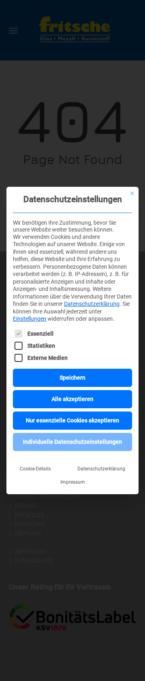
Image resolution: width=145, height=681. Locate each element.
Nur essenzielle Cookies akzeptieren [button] (72, 420)
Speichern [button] (72, 377)
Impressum (72, 482)
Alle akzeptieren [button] (72, 399)
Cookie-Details (35, 469)
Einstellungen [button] (29, 318)
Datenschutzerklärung (92, 304)
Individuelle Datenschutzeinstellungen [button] (72, 442)
